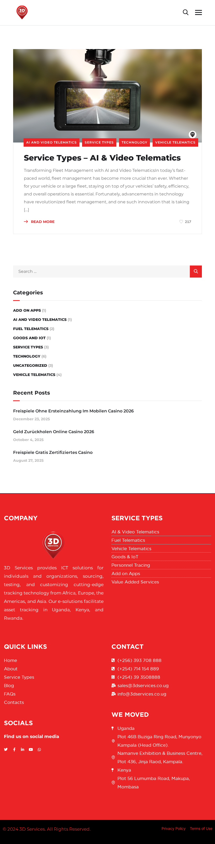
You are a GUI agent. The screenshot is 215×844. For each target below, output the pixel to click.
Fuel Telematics (31, 328)
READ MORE (42, 221)
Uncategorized (30, 365)
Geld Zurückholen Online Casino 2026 (53, 431)
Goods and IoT (29, 338)
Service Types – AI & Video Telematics (103, 158)
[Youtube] (31, 749)
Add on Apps (27, 310)
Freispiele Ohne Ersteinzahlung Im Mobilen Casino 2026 (73, 410)
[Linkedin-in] (22, 749)
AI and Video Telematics (51, 142)
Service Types (99, 142)
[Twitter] (6, 749)
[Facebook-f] (14, 749)
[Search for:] (107, 271)
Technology (134, 142)
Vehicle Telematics (175, 142)
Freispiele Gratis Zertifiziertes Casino (53, 452)
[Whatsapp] (39, 749)
